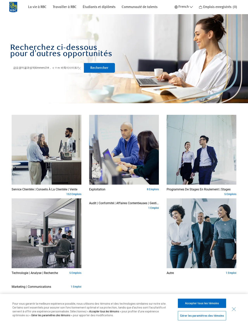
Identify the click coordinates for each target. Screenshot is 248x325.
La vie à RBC (37, 7)
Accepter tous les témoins (202, 303)
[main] (124, 158)
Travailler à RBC (65, 7)
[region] (124, 309)
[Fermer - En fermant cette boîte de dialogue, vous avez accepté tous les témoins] (234, 309)
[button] (79, 68)
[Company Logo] (13, 7)
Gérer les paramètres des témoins (202, 315)
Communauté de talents (140, 7)
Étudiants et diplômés (99, 7)
